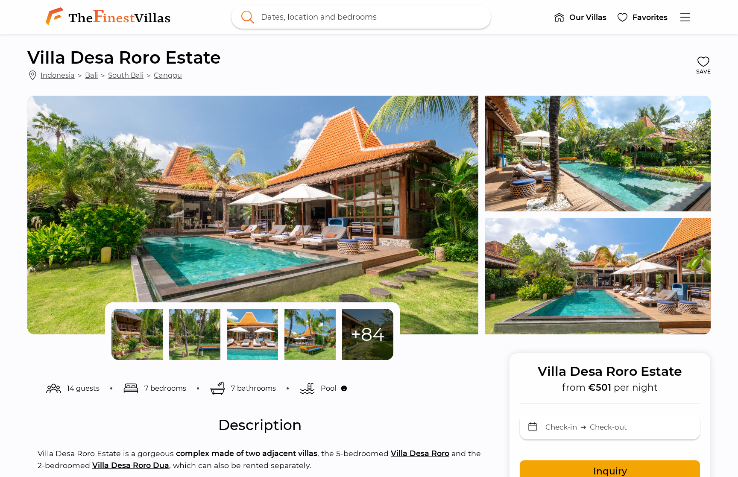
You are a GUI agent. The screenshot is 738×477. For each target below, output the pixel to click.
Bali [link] (91, 75)
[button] (580, 17)
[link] (110, 17)
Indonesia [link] (58, 75)
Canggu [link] (168, 75)
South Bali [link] (126, 75)
